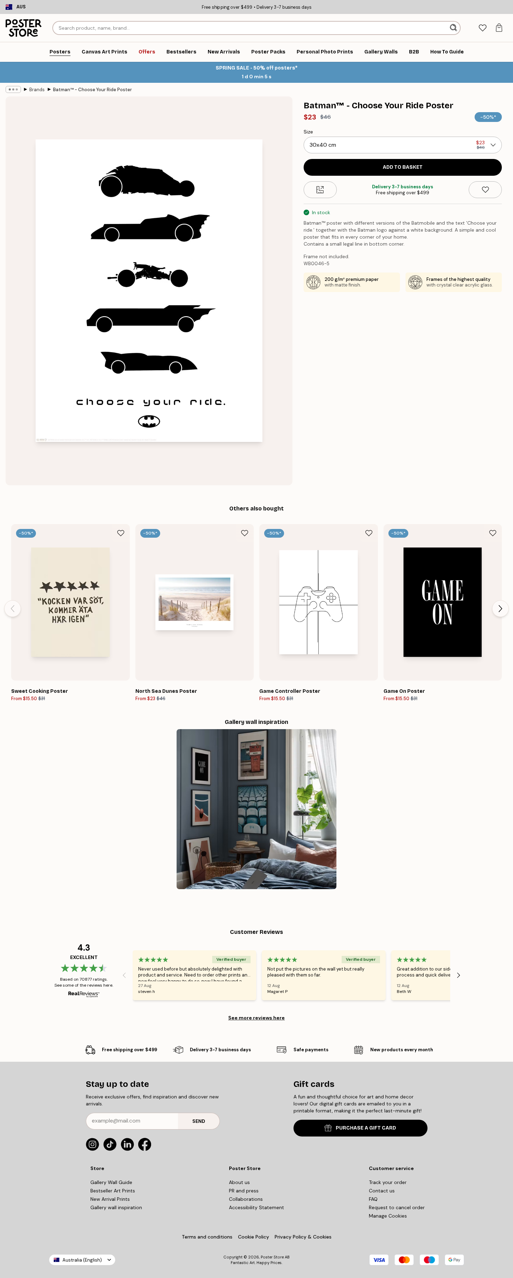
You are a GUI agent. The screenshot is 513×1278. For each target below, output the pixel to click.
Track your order (388, 1182)
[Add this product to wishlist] (485, 189)
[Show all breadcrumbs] (13, 89)
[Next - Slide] (500, 608)
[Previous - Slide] (12, 608)
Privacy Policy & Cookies (303, 1237)
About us (239, 1182)
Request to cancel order (397, 1207)
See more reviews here (256, 1018)
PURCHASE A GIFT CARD (366, 1128)
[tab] (482, 28)
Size (308, 132)
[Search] (454, 28)
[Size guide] (320, 189)
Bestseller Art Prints (112, 1191)
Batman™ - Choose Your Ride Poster (92, 90)
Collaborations (246, 1199)
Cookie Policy (253, 1237)
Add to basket (403, 167)
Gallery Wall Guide (111, 1182)
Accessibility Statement (256, 1207)
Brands (37, 90)
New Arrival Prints (110, 1199)
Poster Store (272, 1257)
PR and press (244, 1191)
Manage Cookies (388, 1216)
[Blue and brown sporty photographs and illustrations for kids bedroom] (256, 809)
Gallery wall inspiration (116, 1207)
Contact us (382, 1191)
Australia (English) (82, 1260)
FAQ (373, 1199)
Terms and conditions (207, 1237)
